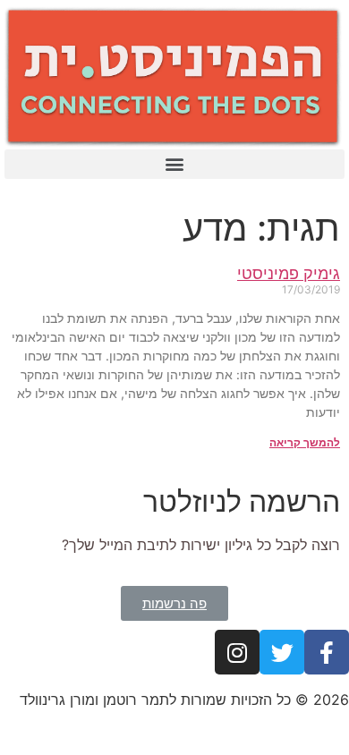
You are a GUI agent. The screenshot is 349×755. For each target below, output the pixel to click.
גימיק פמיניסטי (288, 273)
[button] (174, 164)
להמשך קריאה (304, 442)
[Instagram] (237, 652)
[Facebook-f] (326, 652)
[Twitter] (282, 652)
